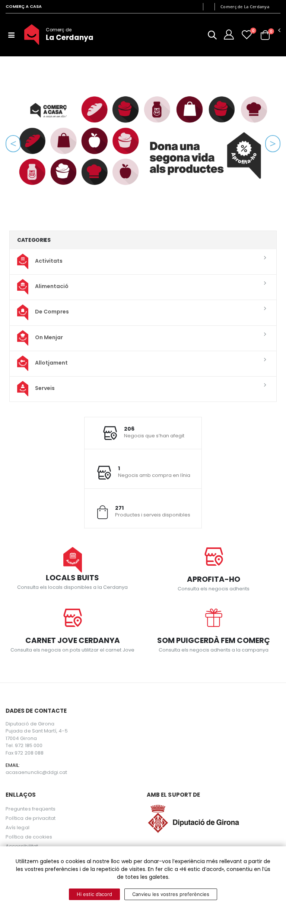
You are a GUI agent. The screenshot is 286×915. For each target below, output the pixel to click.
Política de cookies (29, 836)
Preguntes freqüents (30, 808)
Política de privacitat (30, 818)
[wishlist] (247, 34)
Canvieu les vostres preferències (170, 894)
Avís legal (17, 827)
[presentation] (13, 143)
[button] (212, 36)
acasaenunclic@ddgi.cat (36, 772)
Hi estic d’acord (94, 894)
